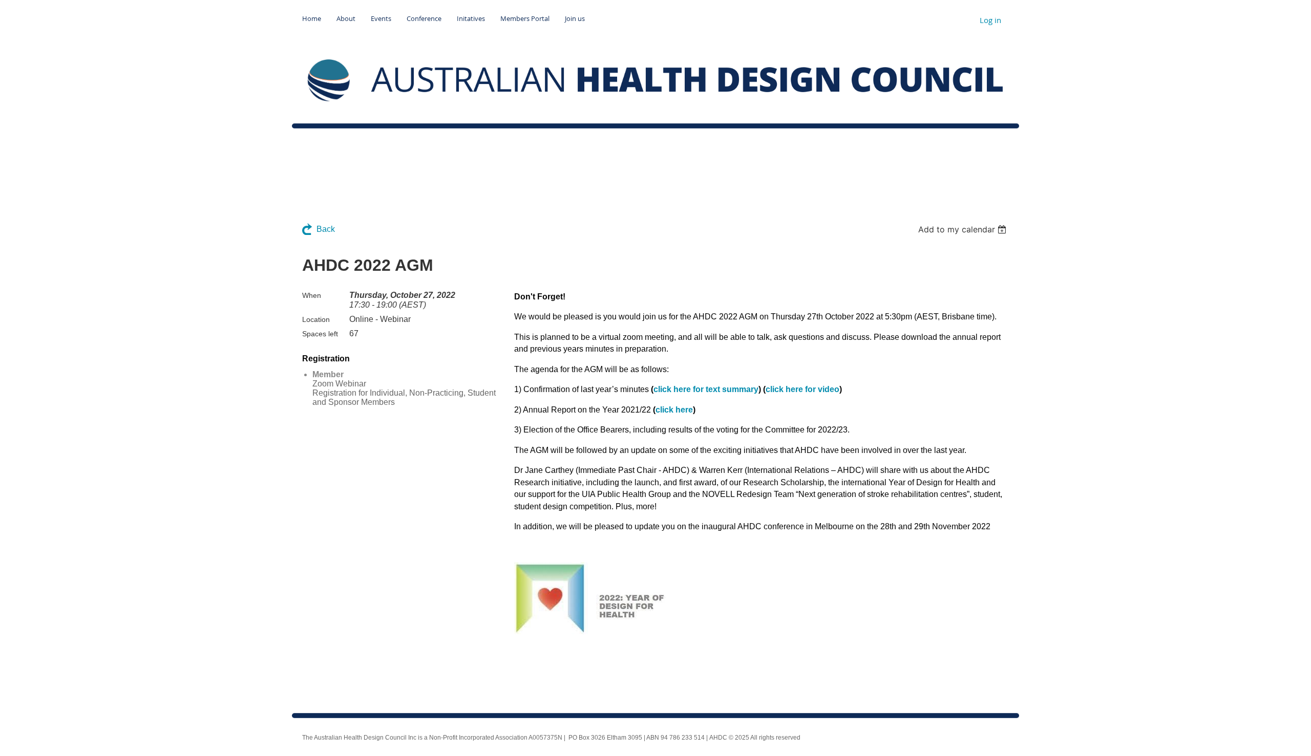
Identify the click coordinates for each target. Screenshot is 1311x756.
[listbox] (963, 229)
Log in (990, 20)
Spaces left (320, 334)
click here (674, 409)
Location (316, 319)
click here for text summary (705, 389)
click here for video (802, 389)
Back (325, 229)
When (311, 295)
